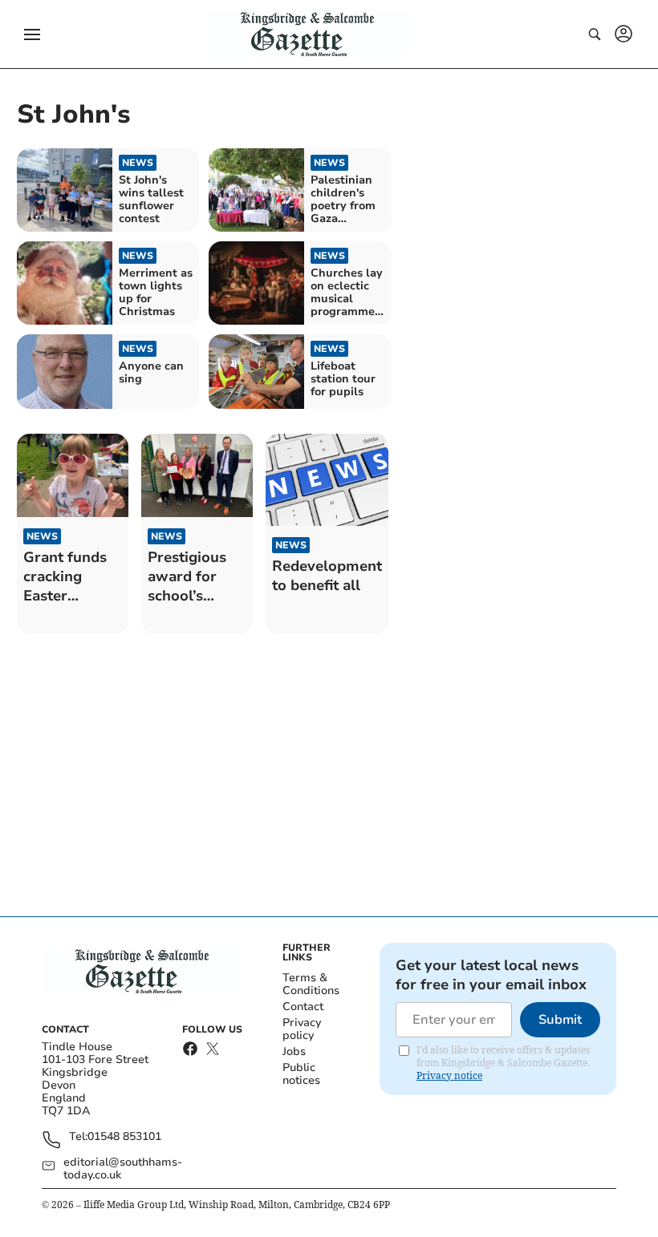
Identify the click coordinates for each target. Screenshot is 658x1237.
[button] (32, 34)
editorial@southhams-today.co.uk (122, 1169)
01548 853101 (124, 1137)
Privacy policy (301, 1029)
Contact (302, 1006)
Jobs (294, 1051)
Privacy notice (449, 1075)
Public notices (301, 1074)
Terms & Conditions (310, 984)
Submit (560, 1020)
